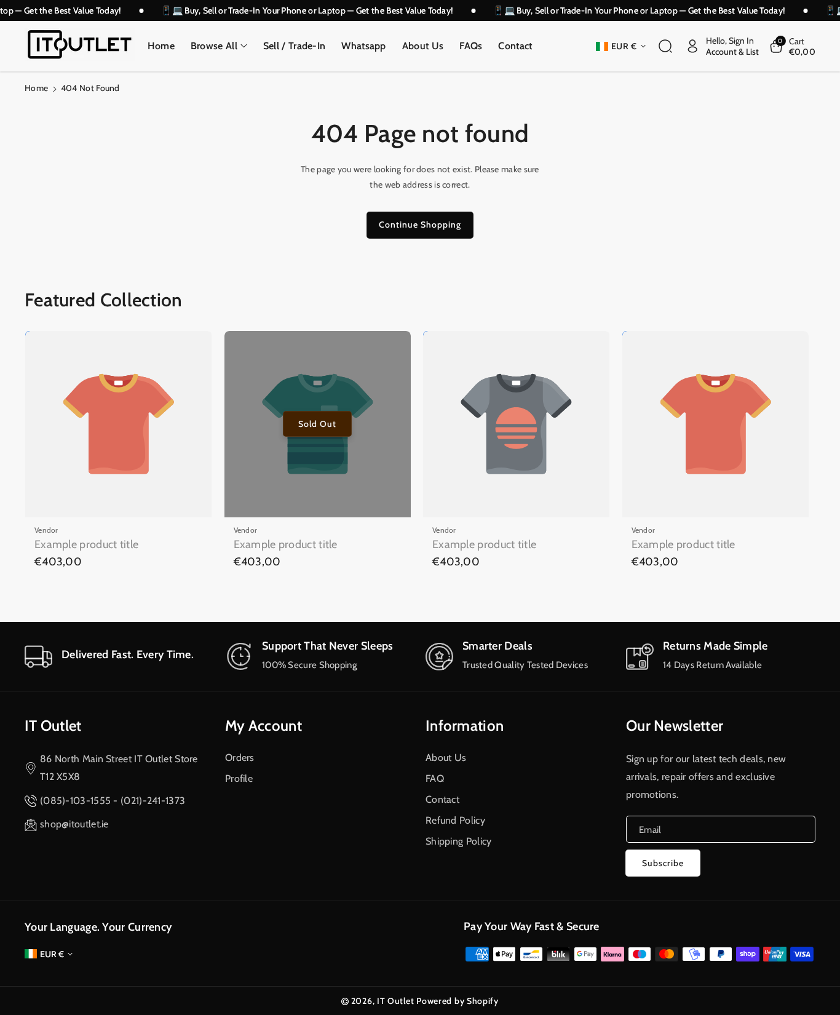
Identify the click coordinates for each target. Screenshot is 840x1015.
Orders (240, 757)
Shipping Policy (459, 841)
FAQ (435, 778)
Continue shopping (420, 224)
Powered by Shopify (457, 1000)
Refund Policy (455, 820)
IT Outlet (53, 725)
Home (36, 88)
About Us (446, 757)
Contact (442, 799)
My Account (263, 725)
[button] (219, 46)
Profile (239, 778)
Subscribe (663, 863)
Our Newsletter (674, 725)
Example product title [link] (86, 544)
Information (465, 725)
